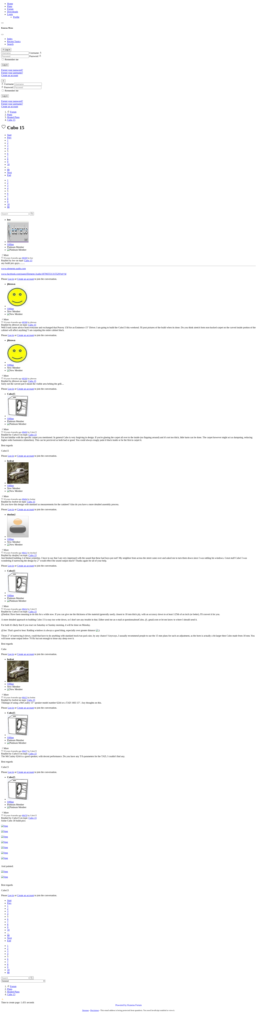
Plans (9, 6)
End (9, 175)
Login (10, 14)
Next (9, 172)
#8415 (24, 697)
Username (34, 53)
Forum (10, 9)
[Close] (2, 34)
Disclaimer (94, 1010)
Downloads (12, 11)
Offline (10, 244)
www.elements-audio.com (13, 268)
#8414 (24, 609)
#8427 (24, 751)
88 (8, 170)
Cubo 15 (28, 260)
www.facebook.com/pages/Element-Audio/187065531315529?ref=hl (33, 274)
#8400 (24, 432)
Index (9, 39)
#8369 (24, 258)
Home (10, 3)
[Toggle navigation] (2, 22)
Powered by (121, 1005)
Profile (16, 17)
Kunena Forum (134, 1005)
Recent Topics (14, 41)
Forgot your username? (12, 72)
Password (33, 56)
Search (10, 44)
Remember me (11, 59)
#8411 (24, 553)
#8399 (24, 378)
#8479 (24, 815)
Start (9, 135)
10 (8, 164)
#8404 (24, 499)
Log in (5, 65)
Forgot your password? (12, 70)
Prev (9, 137)
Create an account (9, 75)
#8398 (24, 322)
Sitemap (85, 1010)
